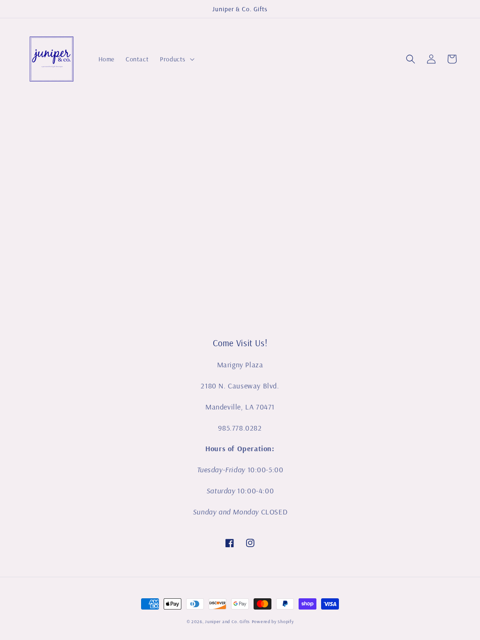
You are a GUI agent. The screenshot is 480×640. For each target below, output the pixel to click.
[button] (410, 59)
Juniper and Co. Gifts (227, 621)
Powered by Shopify (273, 621)
